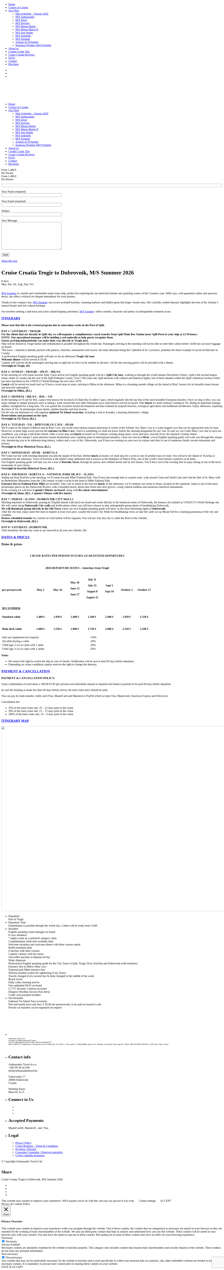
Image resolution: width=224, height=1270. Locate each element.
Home (11, 4)
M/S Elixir (21, 20)
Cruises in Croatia (18, 7)
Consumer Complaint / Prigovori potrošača (39, 1152)
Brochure (13, 64)
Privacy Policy (23, 1142)
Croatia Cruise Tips (19, 51)
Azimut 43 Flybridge (26, 42)
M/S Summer (22, 38)
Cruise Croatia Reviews (21, 54)
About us (13, 48)
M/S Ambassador (24, 16)
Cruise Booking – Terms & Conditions (36, 1145)
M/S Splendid (23, 35)
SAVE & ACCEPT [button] (12, 1266)
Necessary (11, 1241)
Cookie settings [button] (147, 1200)
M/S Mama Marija (25, 26)
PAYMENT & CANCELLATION (25, 671)
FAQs (11, 57)
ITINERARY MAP (15, 721)
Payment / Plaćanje (25, 1149)
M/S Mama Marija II (26, 29)
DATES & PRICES (15, 537)
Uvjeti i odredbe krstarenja (30, 1155)
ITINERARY (10, 318)
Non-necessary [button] (9, 1253)
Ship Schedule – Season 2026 (31, 13)
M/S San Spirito (24, 32)
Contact (12, 61)
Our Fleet (13, 10)
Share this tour (9, 260)
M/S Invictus (22, 23)
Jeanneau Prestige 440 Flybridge (33, 45)
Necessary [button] (7, 1237)
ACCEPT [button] (165, 1200)
